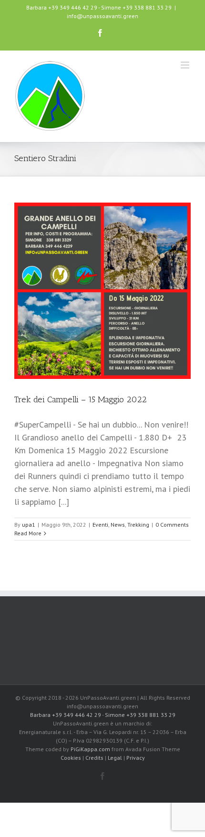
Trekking (138, 524)
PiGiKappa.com (90, 749)
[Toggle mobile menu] (186, 65)
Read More (27, 533)
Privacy (135, 757)
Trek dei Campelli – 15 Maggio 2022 (80, 399)
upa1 (28, 524)
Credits (94, 757)
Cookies (71, 757)
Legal (115, 757)
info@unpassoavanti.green (102, 16)
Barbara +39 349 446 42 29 (61, 7)
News (118, 524)
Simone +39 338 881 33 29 (136, 7)
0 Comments (172, 524)
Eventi (100, 524)
